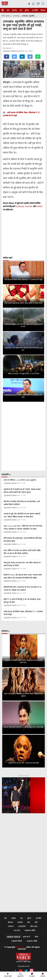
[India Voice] (5, 5)
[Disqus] (23, 436)
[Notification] (33, 4)
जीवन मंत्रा (33, 926)
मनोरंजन (11, 926)
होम (8, 10)
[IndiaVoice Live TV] (38, 4)
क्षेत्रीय (14, 10)
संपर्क (36, 936)
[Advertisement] (23, 845)
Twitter (39, 206)
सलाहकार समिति (30, 930)
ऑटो (36, 922)
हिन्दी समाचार (6, 16)
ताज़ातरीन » (6, 474)
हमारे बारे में (26, 936)
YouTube (29, 206)
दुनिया (27, 10)
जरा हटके (17, 930)
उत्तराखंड (16, 16)
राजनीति (34, 10)
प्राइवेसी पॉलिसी (16, 941)
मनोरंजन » (6, 631)
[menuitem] (8, 10)
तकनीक (20, 922)
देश (21, 10)
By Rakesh (7, 48)
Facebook (19, 206)
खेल (28, 922)
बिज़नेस (43, 10)
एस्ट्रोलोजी (21, 926)
